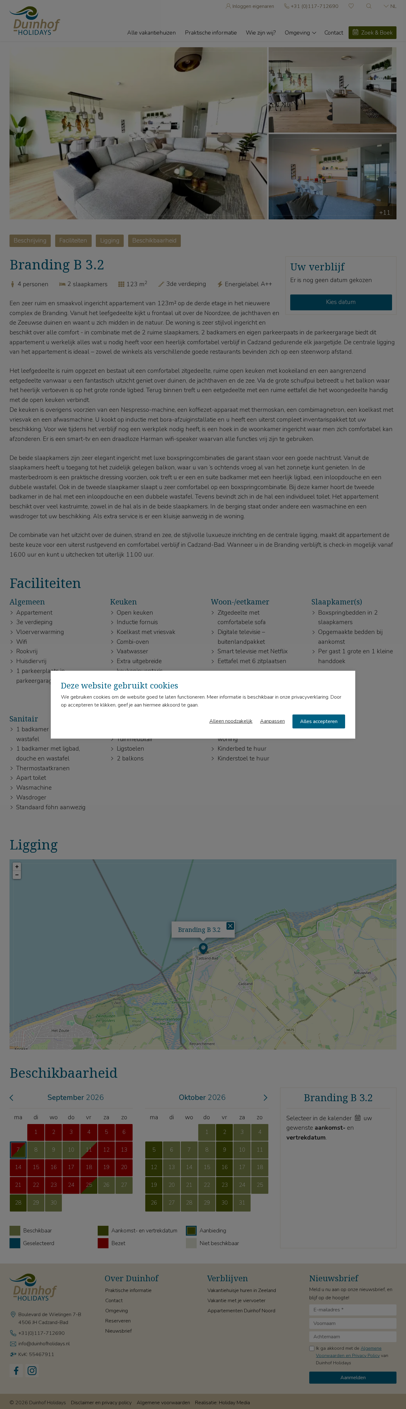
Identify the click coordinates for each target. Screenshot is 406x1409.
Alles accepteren (318, 721)
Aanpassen (272, 720)
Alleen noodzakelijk (230, 720)
